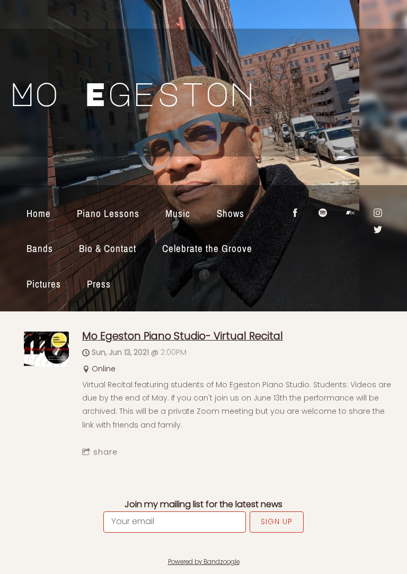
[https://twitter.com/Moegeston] (378, 229)
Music (177, 213)
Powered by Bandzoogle (204, 562)
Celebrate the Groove (207, 248)
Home (38, 213)
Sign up (277, 521)
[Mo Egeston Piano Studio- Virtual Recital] (46, 364)
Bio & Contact (107, 248)
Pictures (43, 284)
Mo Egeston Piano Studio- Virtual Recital (182, 336)
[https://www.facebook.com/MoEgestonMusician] (295, 212)
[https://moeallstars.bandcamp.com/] (350, 212)
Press (99, 284)
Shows (230, 213)
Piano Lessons (108, 213)
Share (105, 452)
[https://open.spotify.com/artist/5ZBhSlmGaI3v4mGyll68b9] (322, 212)
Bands (39, 248)
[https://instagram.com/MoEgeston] (378, 212)
